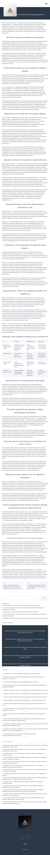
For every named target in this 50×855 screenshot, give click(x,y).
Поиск (44, 598)
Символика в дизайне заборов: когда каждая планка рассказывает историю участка (25, 618)
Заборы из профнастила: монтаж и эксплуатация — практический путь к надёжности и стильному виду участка (12, 587)
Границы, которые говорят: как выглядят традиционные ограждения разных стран (25, 697)
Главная (25, 844)
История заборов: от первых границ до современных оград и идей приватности (24, 700)
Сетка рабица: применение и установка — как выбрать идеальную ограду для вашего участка (36, 587)
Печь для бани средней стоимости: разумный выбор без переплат (20, 611)
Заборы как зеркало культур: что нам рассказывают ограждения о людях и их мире (25, 693)
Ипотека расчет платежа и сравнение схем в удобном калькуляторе (21, 605)
